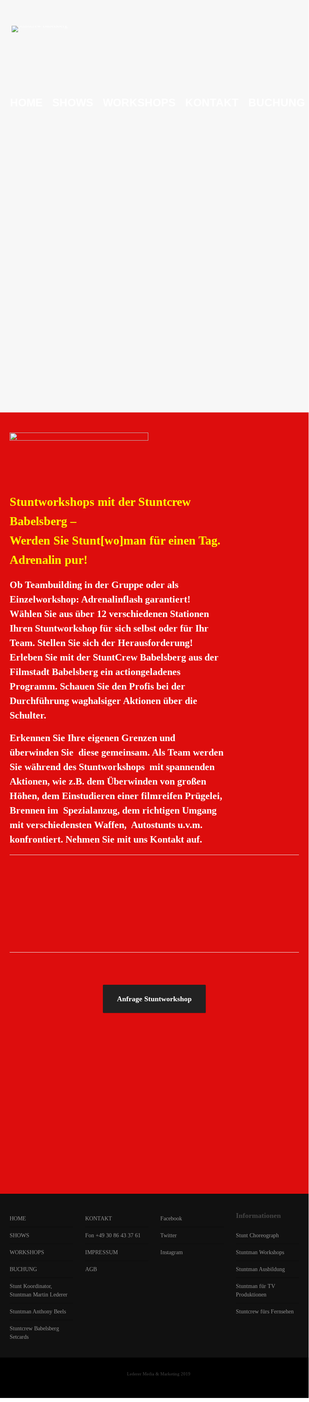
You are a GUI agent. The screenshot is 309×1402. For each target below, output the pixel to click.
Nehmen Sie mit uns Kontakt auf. (133, 839)
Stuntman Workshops (260, 1252)
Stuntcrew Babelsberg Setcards (34, 1332)
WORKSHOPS (27, 1252)
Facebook (171, 1219)
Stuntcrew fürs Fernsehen (265, 1312)
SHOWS (19, 1235)
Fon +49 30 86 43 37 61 (113, 1235)
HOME (18, 1219)
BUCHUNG (23, 1269)
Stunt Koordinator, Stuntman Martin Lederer (39, 1290)
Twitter (168, 1235)
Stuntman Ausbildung (260, 1269)
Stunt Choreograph (257, 1235)
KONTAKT (98, 1219)
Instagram (171, 1252)
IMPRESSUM (101, 1252)
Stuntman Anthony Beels (38, 1312)
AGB (91, 1269)
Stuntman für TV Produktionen (255, 1290)
